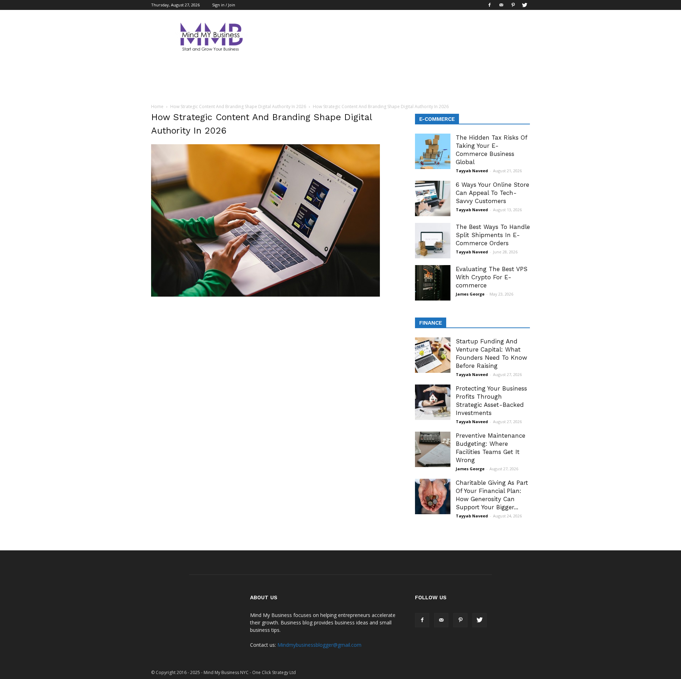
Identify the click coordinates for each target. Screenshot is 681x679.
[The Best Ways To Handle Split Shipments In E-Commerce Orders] (432, 240)
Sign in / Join (223, 4)
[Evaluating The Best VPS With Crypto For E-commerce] (432, 283)
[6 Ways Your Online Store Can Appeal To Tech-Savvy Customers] (432, 198)
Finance (430, 323)
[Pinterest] (513, 5)
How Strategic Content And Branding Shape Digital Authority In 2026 (238, 106)
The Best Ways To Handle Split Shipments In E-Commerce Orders (493, 235)
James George (470, 294)
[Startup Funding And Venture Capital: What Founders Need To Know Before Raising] (432, 355)
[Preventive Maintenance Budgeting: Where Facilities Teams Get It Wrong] (432, 449)
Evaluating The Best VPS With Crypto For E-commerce (491, 277)
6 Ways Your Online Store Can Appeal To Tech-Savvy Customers (492, 192)
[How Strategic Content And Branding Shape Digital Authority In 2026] (265, 295)
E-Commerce (437, 119)
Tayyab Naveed (472, 170)
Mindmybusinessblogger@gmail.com (319, 644)
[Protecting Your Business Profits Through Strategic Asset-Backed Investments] (432, 402)
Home (157, 106)
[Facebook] (489, 5)
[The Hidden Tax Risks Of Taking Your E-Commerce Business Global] (432, 151)
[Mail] (501, 5)
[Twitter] (524, 5)
